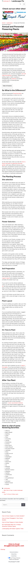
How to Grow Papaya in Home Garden (12, 522)
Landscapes (9, 23)
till (2, 286)
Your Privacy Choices (15, 558)
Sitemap (3, 549)
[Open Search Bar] (20, 4)
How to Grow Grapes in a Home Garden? (13, 516)
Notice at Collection (14, 559)
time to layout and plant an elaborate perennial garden (13, 163)
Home (3, 23)
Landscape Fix (18, 1)
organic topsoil (6, 278)
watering (14, 78)
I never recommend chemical (15, 403)
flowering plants (17, 93)
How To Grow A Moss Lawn (11, 494)
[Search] (23, 504)
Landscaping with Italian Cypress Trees (12, 528)
